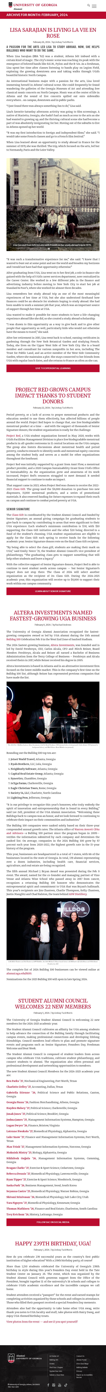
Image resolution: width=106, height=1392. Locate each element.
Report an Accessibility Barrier (84, 1376)
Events (52, 1364)
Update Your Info (56, 1371)
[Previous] (12, 205)
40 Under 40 (54, 1356)
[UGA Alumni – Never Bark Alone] (33, 6)
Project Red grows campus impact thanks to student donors (53, 396)
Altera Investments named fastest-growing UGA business (53, 616)
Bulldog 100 (54, 1360)
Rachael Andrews (63, 625)
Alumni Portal (81, 1360)
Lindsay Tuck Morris (64, 42)
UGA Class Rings (82, 1364)
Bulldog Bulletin (82, 1367)
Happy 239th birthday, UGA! (53, 1244)
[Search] (88, 6)
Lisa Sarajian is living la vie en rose (53, 33)
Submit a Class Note (57, 1375)
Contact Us (80, 1356)
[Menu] (94, 6)
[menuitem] (88, 6)
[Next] (94, 205)
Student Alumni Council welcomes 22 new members (53, 1004)
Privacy (79, 1371)
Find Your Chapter (56, 1367)
